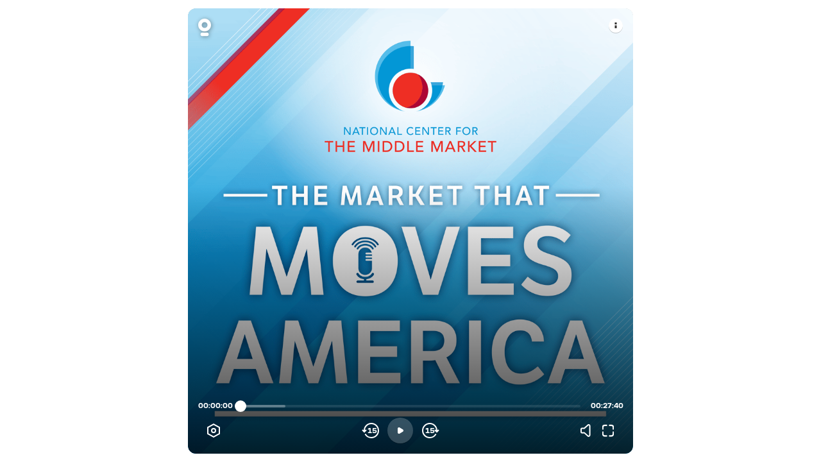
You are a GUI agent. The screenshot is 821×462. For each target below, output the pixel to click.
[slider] (240, 406)
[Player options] (213, 431)
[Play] (400, 430)
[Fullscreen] (608, 430)
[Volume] (588, 430)
